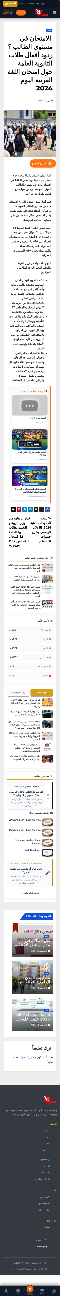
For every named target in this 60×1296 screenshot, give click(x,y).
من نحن (47, 1227)
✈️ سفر (47, 1166)
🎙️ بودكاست (45, 1173)
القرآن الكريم (45, 1197)
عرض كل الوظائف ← (30, 893)
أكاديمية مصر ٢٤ (43, 1204)
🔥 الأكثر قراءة (18, 693)
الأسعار (47, 1137)
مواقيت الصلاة (44, 1210)
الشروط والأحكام (43, 1247)
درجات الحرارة (45, 1159)
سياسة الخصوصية (43, 1240)
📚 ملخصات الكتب (42, 1179)
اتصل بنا (47, 1233)
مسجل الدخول (28, 1057)
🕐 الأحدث (41, 693)
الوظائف (46, 1150)
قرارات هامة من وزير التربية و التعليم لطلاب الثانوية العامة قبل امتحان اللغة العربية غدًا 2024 (19, 532)
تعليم (49, 30)
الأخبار (48, 1130)
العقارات (47, 1144)
